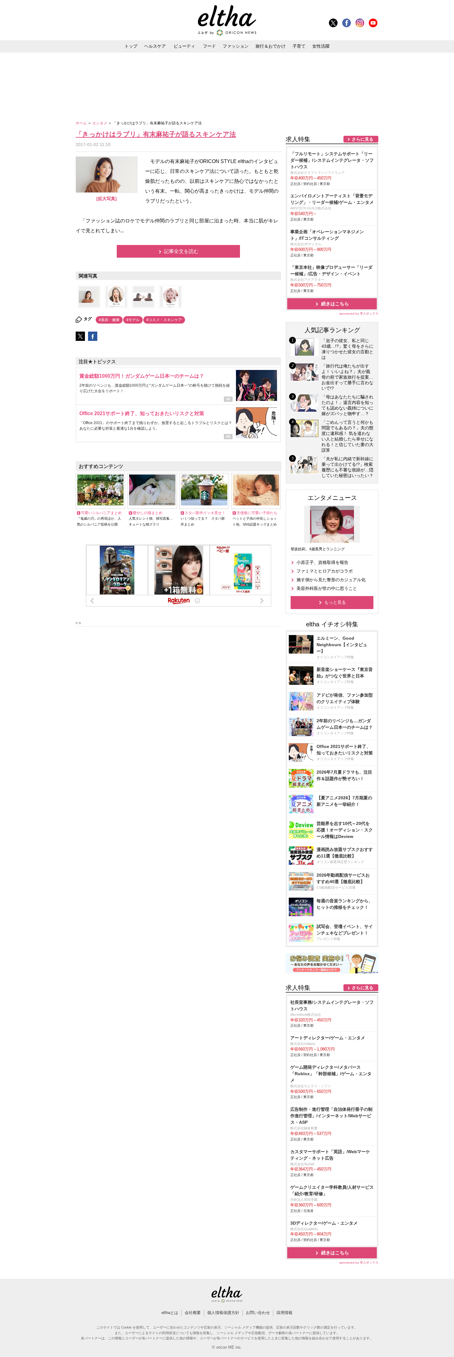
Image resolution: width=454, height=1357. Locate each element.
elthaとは (170, 1312)
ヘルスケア (155, 46)
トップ (130, 46)
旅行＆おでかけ (270, 46)
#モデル (133, 320)
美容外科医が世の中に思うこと (326, 588)
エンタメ (100, 123)
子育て (298, 46)
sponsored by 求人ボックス (358, 313)
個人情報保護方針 (223, 1312)
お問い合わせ (258, 1312)
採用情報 (284, 1312)
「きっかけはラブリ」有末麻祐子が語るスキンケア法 (156, 134)
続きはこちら (335, 303)
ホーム (82, 123)
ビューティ (184, 46)
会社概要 (193, 1312)
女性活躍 (321, 46)
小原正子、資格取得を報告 (322, 562)
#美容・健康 (109, 320)
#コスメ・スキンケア (164, 320)
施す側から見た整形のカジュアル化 (331, 579)
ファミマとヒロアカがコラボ (324, 571)
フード (209, 46)
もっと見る (335, 602)
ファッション (236, 46)
